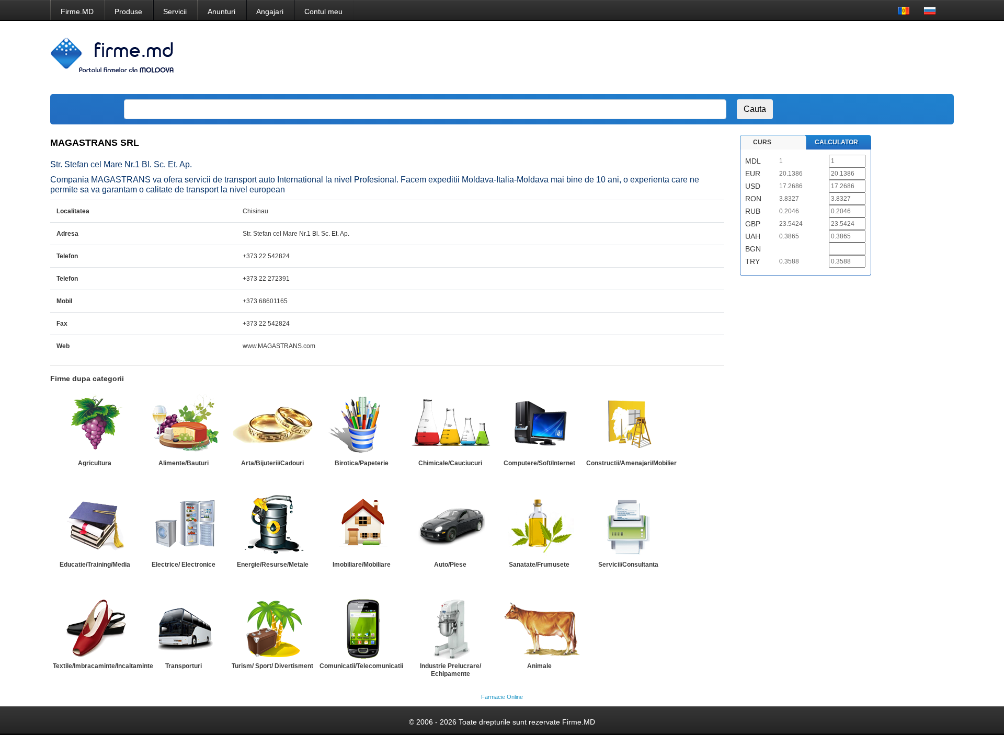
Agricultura (94, 463)
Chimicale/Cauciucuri (450, 463)
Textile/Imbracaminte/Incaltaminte (103, 666)
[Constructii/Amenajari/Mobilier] (628, 424)
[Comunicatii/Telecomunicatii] (361, 627)
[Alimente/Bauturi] (183, 424)
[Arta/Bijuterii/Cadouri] (272, 424)
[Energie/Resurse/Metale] (272, 526)
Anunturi (221, 11)
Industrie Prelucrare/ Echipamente (450, 669)
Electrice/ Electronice (183, 564)
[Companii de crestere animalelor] (539, 627)
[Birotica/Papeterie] (361, 424)
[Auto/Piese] (450, 526)
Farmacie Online (502, 697)
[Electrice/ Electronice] (183, 526)
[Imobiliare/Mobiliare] (361, 526)
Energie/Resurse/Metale (273, 564)
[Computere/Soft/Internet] (539, 424)
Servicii (175, 11)
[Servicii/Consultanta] (628, 526)
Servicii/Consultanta (628, 564)
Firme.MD (77, 11)
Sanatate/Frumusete (539, 564)
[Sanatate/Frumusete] (539, 526)
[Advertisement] (754, 57)
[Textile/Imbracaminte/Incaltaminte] (94, 627)
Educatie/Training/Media (95, 564)
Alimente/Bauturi (183, 463)
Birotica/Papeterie (362, 463)
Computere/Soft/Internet (539, 463)
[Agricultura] (94, 424)
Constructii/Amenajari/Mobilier (631, 463)
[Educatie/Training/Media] (94, 526)
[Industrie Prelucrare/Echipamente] (450, 627)
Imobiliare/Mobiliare (362, 564)
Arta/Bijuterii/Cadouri (272, 463)
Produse (128, 11)
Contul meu (323, 11)
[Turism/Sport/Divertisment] (272, 627)
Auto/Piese (450, 564)
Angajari (269, 11)
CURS (762, 142)
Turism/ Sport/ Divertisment (272, 666)
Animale (539, 666)
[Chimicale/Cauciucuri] (450, 424)
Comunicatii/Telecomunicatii (361, 666)
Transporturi (183, 666)
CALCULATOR (836, 142)
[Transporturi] (183, 627)
